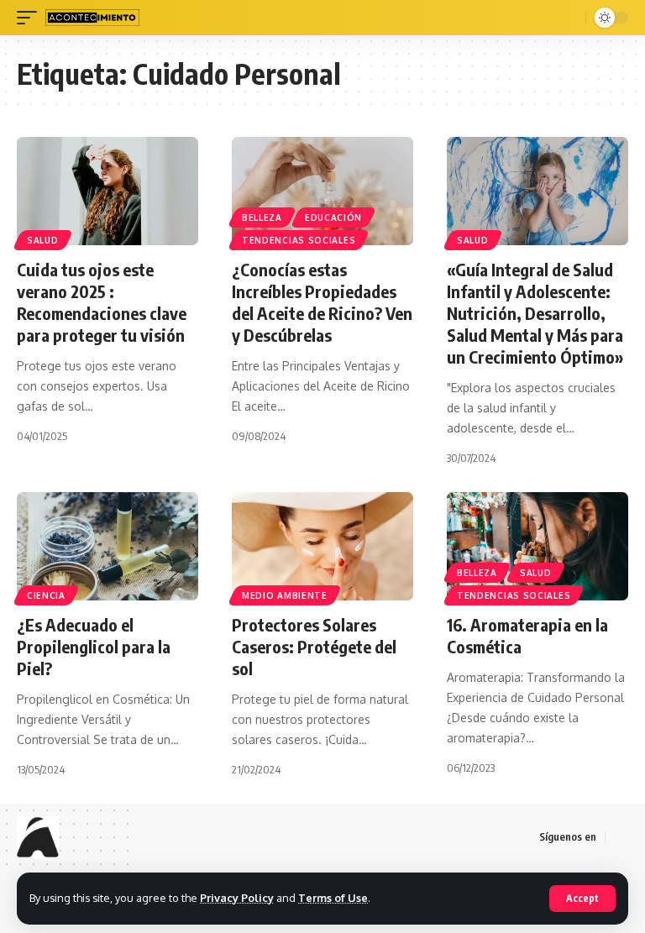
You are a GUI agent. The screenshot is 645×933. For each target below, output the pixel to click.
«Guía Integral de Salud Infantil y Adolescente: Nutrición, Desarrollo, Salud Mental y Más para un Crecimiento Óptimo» (535, 313)
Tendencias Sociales (298, 240)
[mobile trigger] (31, 17)
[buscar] (570, 17)
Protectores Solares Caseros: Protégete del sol (314, 646)
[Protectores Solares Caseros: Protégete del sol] (322, 546)
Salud (43, 240)
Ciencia (46, 595)
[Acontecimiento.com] (92, 17)
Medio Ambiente (285, 595)
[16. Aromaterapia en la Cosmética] (537, 546)
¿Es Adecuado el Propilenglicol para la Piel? (93, 646)
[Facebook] (619, 837)
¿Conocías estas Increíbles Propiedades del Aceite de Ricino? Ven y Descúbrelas (322, 302)
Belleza (262, 217)
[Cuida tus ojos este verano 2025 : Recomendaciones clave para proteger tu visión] (107, 191)
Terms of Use (333, 897)
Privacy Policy (237, 897)
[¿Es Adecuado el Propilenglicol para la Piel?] (107, 546)
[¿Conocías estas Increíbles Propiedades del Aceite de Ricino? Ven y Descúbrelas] (322, 191)
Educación (333, 217)
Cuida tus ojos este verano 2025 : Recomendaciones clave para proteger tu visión (101, 302)
